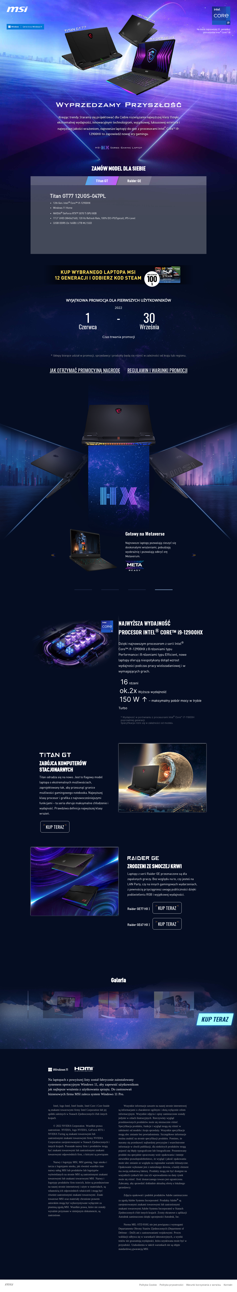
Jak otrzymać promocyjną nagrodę (85, 370)
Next (193, 555)
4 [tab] (164, 589)
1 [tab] (83, 589)
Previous (53, 555)
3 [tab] (137, 589)
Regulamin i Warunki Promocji (157, 370)
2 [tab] (110, 589)
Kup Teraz (55, 826)
